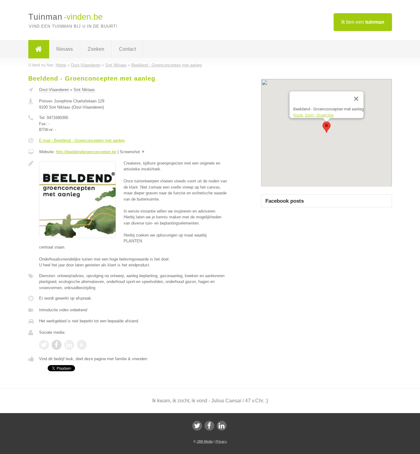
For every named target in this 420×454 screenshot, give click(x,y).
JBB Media (205, 441)
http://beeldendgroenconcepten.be (86, 151)
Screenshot (132, 151)
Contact (127, 49)
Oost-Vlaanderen (54, 89)
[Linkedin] (222, 426)
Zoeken (96, 49)
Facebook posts (284, 201)
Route (298, 115)
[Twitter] (197, 426)
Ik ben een (362, 22)
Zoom (309, 115)
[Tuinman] (38, 49)
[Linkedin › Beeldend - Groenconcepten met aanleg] (69, 345)
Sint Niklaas (84, 89)
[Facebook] (209, 426)
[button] (327, 127)
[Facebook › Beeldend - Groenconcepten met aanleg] (56, 345)
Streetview (325, 115)
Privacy (221, 441)
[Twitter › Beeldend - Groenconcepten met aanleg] (44, 345)
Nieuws (64, 49)
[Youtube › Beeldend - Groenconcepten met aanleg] (82, 345)
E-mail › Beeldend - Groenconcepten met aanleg (82, 140)
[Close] (356, 98)
